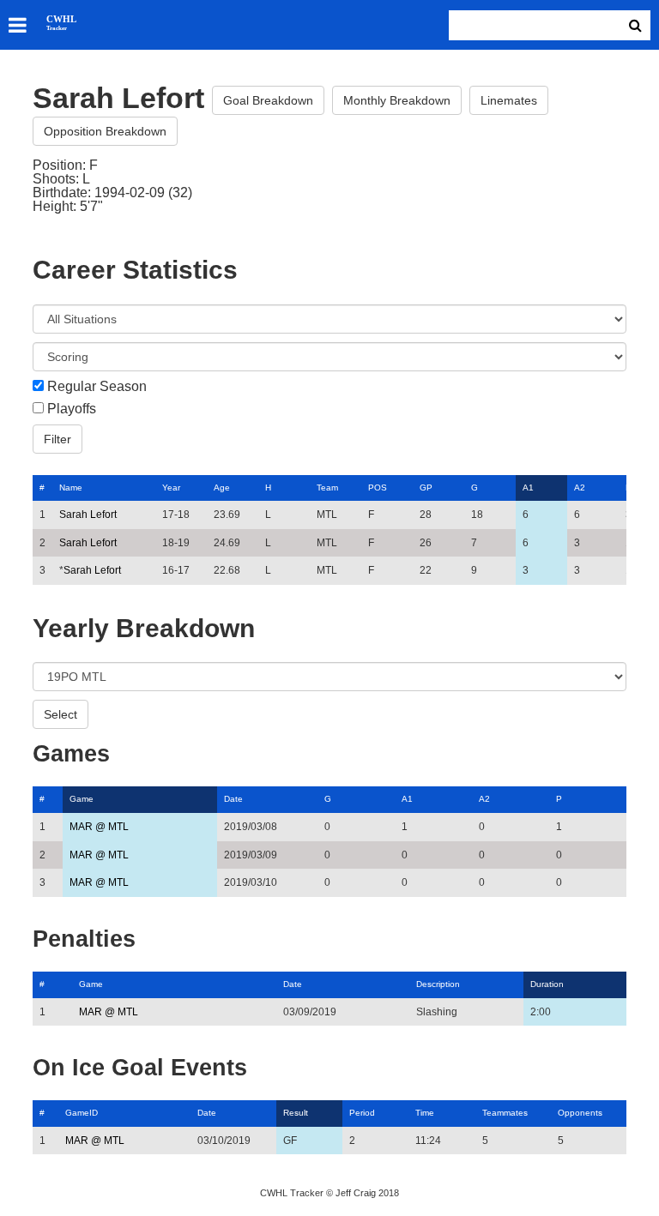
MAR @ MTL (99, 827)
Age (222, 487)
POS (377, 487)
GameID (81, 1112)
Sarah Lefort (88, 514)
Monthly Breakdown (396, 100)
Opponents (580, 1112)
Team (327, 487)
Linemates (509, 100)
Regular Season (97, 387)
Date (233, 799)
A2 (579, 487)
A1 (528, 487)
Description (438, 984)
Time (424, 1112)
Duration (547, 984)
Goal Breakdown (268, 100)
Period (362, 1112)
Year (171, 487)
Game (82, 799)
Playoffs (71, 409)
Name (70, 487)
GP (426, 487)
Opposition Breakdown (105, 131)
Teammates (505, 1112)
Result (295, 1112)
